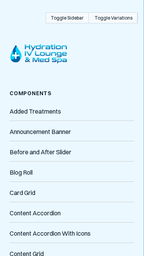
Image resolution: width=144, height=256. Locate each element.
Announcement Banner (40, 131)
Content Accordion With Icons (50, 233)
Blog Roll (21, 172)
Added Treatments (35, 111)
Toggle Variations (113, 18)
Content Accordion (35, 213)
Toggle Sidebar (67, 18)
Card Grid (22, 193)
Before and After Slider (40, 152)
